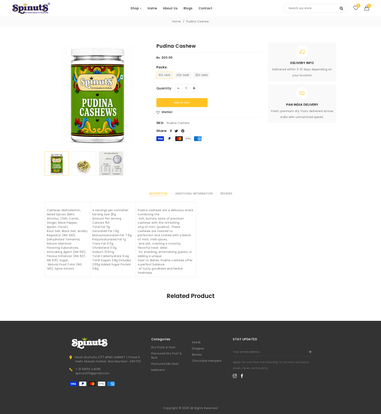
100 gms (165, 75)
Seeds (196, 342)
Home (176, 21)
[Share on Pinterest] (183, 131)
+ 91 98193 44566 (88, 369)
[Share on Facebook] (171, 131)
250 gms (201, 75)
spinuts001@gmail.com (93, 373)
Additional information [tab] (194, 193)
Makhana (158, 370)
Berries (197, 355)
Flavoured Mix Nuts (165, 364)
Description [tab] (158, 193)
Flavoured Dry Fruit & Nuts (166, 355)
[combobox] (315, 8)
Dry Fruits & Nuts (163, 347)
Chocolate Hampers (207, 361)
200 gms (182, 75)
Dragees (198, 348)
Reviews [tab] (226, 193)
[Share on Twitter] (176, 131)
